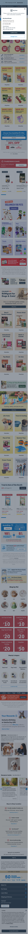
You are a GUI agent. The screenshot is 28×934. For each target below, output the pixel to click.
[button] (24, 8)
